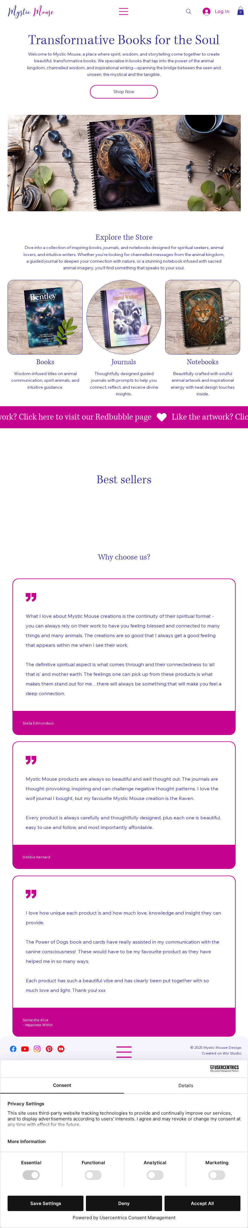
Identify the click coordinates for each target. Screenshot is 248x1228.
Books (45, 362)
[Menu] (124, 11)
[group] (124, 499)
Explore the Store (124, 237)
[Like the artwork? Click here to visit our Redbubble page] (124, 417)
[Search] (188, 11)
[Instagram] (37, 1049)
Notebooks (203, 362)
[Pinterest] (49, 1049)
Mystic (31, 12)
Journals (124, 362)
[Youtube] (25, 1049)
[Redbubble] (61, 1049)
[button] (240, 11)
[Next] (231, 163)
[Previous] (17, 163)
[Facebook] (13, 1049)
